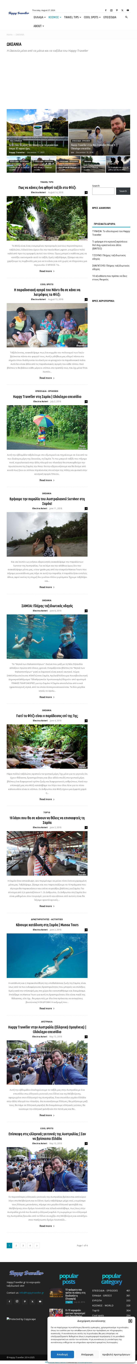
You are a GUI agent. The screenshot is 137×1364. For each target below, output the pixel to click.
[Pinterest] (116, 10)
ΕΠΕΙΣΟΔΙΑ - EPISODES (81, 141)
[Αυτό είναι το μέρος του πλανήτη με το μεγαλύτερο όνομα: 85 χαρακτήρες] (37, 135)
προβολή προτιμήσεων (116, 1354)
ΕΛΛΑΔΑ (38, 17)
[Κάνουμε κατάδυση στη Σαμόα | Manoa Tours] (47, 955)
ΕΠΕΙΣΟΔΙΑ (109, 17)
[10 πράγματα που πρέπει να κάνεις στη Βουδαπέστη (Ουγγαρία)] (56, 1292)
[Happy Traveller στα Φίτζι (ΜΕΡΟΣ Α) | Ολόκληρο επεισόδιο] (93, 164)
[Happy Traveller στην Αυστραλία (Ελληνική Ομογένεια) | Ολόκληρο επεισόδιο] (47, 1062)
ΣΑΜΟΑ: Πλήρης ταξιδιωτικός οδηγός (47, 606)
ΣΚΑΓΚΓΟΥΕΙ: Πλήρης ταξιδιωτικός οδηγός (111, 267)
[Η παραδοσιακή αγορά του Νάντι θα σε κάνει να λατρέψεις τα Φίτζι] (47, 325)
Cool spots (91, 17)
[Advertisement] (68, 81)
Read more (46, 271)
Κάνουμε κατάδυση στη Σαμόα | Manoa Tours (47, 925)
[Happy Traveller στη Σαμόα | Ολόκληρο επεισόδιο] (47, 427)
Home (10, 34)
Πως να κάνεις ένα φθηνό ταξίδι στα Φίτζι (47, 187)
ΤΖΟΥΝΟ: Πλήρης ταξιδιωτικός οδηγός (109, 257)
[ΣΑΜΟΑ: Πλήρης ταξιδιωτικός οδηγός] (47, 636)
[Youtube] (127, 10)
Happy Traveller (17, 152)
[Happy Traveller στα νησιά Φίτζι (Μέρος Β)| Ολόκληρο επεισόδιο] (68, 164)
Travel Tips (71, 17)
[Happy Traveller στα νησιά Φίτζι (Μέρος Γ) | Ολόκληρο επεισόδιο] (43, 164)
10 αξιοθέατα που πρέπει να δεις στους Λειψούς (109, 278)
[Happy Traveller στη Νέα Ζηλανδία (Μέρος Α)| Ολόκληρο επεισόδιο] (19, 164)
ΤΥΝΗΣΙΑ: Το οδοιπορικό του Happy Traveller (111, 233)
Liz (72, 152)
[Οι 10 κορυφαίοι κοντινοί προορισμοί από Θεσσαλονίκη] (56, 1313)
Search (96, 185)
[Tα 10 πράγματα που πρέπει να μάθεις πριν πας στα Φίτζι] (118, 164)
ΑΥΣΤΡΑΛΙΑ (46, 1022)
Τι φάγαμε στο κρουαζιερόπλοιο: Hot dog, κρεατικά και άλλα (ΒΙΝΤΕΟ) (110, 245)
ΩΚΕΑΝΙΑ (87, 161)
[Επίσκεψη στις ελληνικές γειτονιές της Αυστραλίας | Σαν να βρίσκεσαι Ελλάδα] (47, 1169)
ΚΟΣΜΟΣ (53, 17)
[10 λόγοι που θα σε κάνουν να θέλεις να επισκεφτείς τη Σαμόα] (47, 853)
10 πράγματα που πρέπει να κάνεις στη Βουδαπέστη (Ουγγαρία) (75, 1294)
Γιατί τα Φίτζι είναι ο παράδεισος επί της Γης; (47, 716)
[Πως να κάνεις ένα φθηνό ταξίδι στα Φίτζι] (47, 218)
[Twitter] (122, 10)
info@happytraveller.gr (32, 1292)
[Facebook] (105, 10)
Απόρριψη (87, 1354)
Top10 (112, 164)
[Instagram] (111, 10)
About (38, 26)
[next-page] (37, 1245)
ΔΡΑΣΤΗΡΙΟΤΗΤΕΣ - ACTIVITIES (47, 919)
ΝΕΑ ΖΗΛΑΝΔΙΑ (16, 141)
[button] (130, 1321)
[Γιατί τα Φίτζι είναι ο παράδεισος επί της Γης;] (47, 746)
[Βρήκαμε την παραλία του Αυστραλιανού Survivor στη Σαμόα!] (47, 534)
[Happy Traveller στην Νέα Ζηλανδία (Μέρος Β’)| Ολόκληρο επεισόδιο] (99, 135)
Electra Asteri (38, 192)
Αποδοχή (62, 1354)
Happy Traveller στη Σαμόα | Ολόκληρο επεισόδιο (47, 396)
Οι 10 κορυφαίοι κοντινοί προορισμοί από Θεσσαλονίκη (75, 1313)
